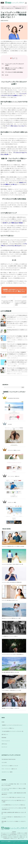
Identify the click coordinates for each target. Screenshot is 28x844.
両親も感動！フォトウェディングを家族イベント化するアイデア (10, 708)
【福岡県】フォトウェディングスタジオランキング (12, 725)
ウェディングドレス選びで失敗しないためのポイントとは (9, 600)
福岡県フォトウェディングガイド (14, 841)
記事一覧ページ (5, 734)
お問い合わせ (4, 743)
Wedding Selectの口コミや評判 (15, 329)
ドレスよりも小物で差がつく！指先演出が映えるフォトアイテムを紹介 (11, 690)
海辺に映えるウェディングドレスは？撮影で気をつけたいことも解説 (11, 618)
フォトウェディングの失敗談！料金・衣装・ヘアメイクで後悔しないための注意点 (13, 546)
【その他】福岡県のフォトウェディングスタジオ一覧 (12, 731)
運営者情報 (4, 737)
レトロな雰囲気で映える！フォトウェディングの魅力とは (9, 636)
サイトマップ (4, 747)
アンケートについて (6, 740)
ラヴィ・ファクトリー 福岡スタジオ (9, 768)
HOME (3, 722)
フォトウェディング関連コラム (8, 728)
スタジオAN (4, 762)
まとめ (6, 75)
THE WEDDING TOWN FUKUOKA (8, 759)
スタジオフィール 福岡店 (7, 771)
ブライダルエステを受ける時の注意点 (14, 72)
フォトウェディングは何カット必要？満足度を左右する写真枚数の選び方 (12, 582)
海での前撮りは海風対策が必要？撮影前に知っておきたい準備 (10, 672)
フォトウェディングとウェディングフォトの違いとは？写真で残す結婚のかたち (12, 654)
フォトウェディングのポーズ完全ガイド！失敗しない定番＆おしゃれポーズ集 (12, 564)
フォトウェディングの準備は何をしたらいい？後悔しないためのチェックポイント (17, 370)
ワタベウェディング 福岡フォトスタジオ (10, 765)
